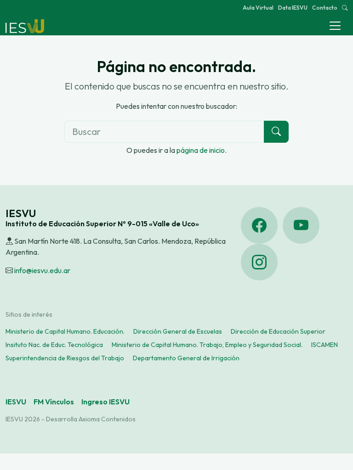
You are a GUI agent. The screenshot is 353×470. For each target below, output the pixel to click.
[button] (344, 7)
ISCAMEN (324, 345)
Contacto (324, 7)
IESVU (16, 401)
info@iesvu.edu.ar (42, 270)
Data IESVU (292, 7)
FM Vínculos (54, 401)
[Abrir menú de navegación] (335, 25)
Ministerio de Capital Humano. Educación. (65, 331)
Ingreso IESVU (105, 401)
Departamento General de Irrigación (186, 358)
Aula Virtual (258, 7)
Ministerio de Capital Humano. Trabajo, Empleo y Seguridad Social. (207, 345)
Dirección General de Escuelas (177, 331)
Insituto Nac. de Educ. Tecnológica (54, 345)
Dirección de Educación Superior (278, 331)
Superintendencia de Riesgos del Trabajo (65, 358)
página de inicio (200, 150)
